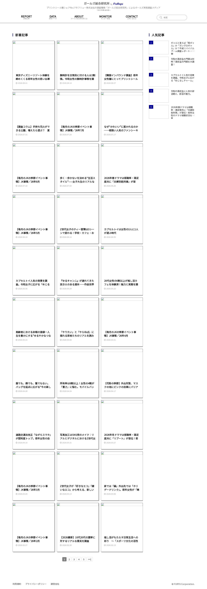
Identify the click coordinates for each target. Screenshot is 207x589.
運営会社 (55, 583)
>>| (89, 559)
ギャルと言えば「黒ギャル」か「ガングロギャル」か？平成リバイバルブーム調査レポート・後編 (182, 46)
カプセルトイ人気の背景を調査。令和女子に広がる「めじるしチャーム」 (182, 78)
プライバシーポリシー (36, 583)
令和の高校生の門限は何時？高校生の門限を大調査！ (182, 62)
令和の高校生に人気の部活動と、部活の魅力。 (182, 92)
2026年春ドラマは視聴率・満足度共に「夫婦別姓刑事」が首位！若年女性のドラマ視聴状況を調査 (182, 111)
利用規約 (17, 583)
